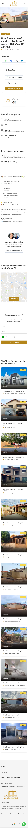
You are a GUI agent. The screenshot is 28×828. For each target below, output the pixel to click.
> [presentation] (25, 19)
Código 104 (6, 34)
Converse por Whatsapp (15, 77)
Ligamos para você (15, 83)
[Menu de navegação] (3, 3)
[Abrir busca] (24, 3)
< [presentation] (2, 19)
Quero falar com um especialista (14, 250)
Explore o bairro (14, 298)
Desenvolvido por (10, 824)
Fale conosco (4, 772)
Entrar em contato (14, 342)
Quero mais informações (14, 88)
